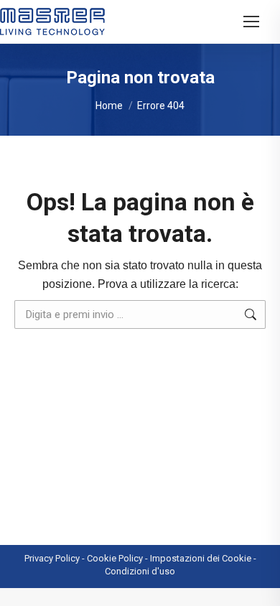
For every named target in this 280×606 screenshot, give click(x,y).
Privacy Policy (52, 558)
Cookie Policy (115, 558)
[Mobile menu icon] (251, 21)
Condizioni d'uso (140, 571)
